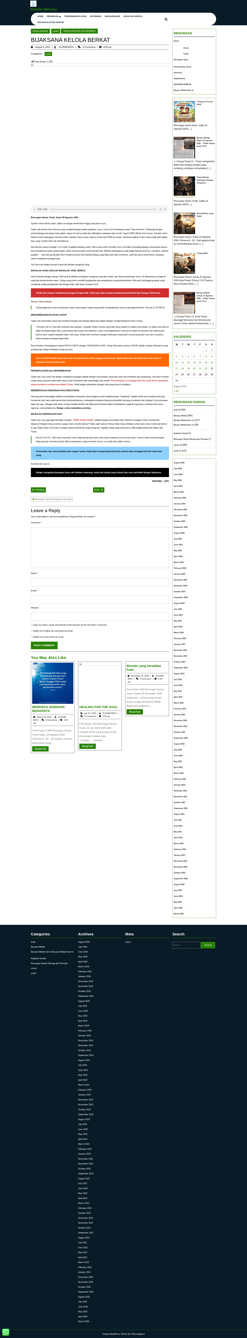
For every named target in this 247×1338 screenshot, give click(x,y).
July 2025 (178, 539)
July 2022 (178, 750)
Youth (185, 54)
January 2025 (179, 574)
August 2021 (179, 814)
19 (188, 368)
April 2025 (178, 556)
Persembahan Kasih (75, 16)
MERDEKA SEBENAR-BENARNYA (48, 709)
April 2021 (178, 838)
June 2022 (178, 756)
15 (206, 362)
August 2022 (179, 744)
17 (176, 368)
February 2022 (180, 779)
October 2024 (179, 591)
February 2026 (180, 498)
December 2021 (180, 791)
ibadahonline (112, 16)
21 (200, 368)
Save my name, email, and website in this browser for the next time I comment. (70, 625)
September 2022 (181, 738)
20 (194, 368)
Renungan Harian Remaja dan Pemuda (53, 499)
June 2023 (178, 685)
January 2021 (179, 855)
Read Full (42, 750)
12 (188, 362)
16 (212, 362)
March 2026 (179, 492)
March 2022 (179, 773)
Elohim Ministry (43, 9)
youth (55, 31)
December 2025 (180, 509)
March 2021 (179, 843)
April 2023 (178, 697)
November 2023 (180, 656)
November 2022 (180, 726)
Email (34, 590)
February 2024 (180, 638)
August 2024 (179, 603)
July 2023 (178, 679)
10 (176, 362)
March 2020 (179, 914)
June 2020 (178, 896)
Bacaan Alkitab (180, 416)
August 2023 (179, 674)
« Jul (176, 391)
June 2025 (178, 545)
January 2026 (179, 504)
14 (200, 362)
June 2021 (178, 826)
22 (206, 368)
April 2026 (178, 486)
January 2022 (179, 785)
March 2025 (179, 562)
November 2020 (180, 867)
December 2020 (180, 861)
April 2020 (178, 908)
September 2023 (181, 668)
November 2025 (180, 515)
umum (176, 445)
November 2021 (180, 797)
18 (182, 368)
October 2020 (179, 873)
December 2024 (180, 580)
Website (34, 607)
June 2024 (178, 615)
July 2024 (178, 609)
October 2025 (179, 521)
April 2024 (178, 627)
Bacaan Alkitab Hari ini (50, 22)
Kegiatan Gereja (181, 433)
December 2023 (180, 650)
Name (34, 573)
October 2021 (179, 802)
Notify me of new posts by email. (48, 637)
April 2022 (178, 767)
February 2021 (180, 849)
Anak (185, 60)
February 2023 (180, 709)
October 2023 (179, 662)
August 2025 (179, 533)
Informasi (95, 16)
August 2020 (179, 884)
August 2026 (179, 463)
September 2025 (181, 527)
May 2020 (178, 902)
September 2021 (181, 808)
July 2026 (178, 468)
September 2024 (181, 597)
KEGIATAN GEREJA (133, 16)
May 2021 (178, 832)
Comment (36, 522)
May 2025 (178, 550)
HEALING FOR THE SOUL (98, 707)
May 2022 (178, 761)
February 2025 (180, 568)
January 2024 (179, 644)
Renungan (52, 16)
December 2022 (180, 720)
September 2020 (181, 879)
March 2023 (179, 703)
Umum (186, 48)
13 (194, 362)
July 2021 (178, 820)
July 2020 (178, 890)
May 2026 (178, 480)
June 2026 (178, 474)
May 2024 (178, 621)
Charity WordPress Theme (114, 1334)
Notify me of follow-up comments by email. (53, 631)
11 (182, 362)
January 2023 (179, 715)
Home (40, 16)
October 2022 (179, 732)
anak (176, 410)
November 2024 (180, 586)
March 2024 (179, 632)
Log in (128, 942)
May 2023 (178, 691)
